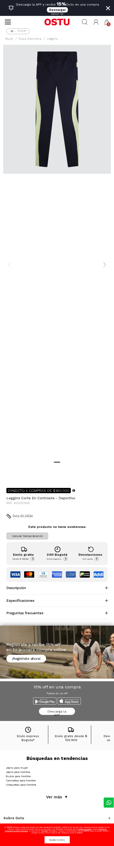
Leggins (52, 39)
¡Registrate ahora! (26, 658)
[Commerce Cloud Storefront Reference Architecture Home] (57, 22)
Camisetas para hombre (21, 780)
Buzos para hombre (18, 776)
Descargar (57, 10)
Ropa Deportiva (30, 39)
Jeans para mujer (17, 767)
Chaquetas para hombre (21, 784)
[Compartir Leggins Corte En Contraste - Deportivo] (10, 475)
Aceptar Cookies (57, 840)
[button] (96, 22)
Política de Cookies (84, 829)
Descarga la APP (56, 712)
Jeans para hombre (18, 772)
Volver (22, 31)
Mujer (9, 39)
